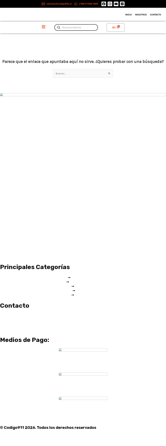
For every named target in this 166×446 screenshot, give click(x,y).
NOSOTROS (141, 14)
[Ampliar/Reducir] (5, 437)
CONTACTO (155, 14)
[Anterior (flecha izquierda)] (5, 443)
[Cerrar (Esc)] (40, 437)
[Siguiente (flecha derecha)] (17, 443)
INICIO (128, 14)
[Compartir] (28, 437)
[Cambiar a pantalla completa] (17, 437)
